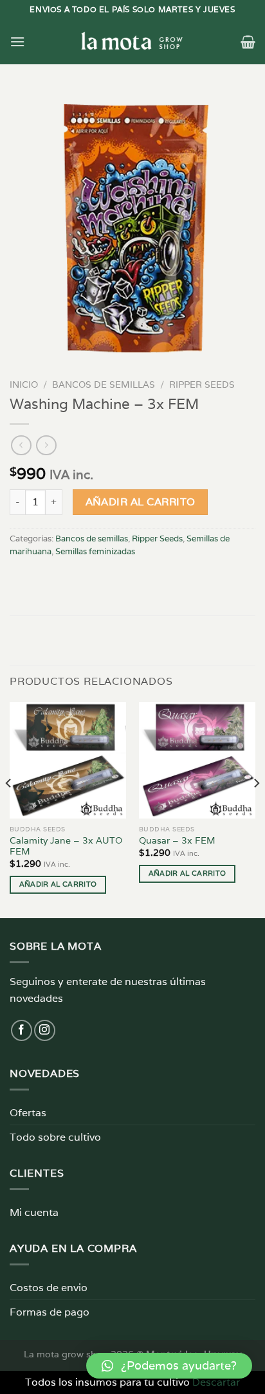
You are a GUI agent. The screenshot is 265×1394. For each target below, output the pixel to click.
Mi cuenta (34, 1212)
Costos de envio (48, 1287)
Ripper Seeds (202, 384)
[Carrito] (248, 42)
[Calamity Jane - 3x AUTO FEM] (68, 760)
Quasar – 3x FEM (177, 840)
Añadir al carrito (141, 501)
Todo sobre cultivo (55, 1137)
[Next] (256, 809)
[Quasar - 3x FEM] (197, 760)
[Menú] (17, 41)
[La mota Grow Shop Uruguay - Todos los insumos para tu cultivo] (132, 42)
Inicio (24, 384)
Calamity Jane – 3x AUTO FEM (66, 846)
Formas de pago (49, 1312)
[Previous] (9, 809)
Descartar (216, 1382)
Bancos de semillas (103, 384)
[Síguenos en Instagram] (44, 1030)
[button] (169, 1366)
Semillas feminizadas (95, 551)
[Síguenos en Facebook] (21, 1030)
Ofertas (28, 1112)
